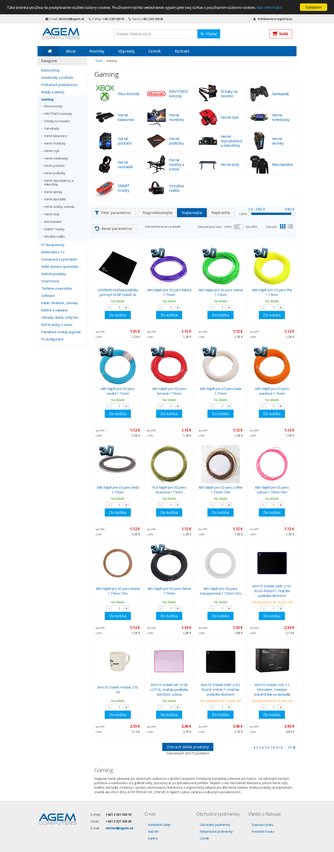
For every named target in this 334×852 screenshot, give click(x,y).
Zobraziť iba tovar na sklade (163, 226)
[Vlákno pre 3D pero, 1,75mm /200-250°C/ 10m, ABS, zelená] (221, 266)
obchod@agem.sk (71, 19)
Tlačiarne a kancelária (56, 288)
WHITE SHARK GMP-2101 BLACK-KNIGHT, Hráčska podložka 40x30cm (220, 689)
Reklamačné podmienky (216, 831)
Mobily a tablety (52, 92)
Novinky (96, 51)
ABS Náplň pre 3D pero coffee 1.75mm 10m (221, 489)
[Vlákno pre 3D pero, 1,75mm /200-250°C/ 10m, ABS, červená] (169, 365)
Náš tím (153, 831)
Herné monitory (54, 143)
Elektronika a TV (52, 252)
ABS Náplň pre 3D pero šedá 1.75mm (118, 489)
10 (281, 747)
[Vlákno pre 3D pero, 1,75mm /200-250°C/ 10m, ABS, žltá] (272, 266)
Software (48, 295)
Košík (284, 33)
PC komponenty (53, 245)
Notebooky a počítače (57, 77)
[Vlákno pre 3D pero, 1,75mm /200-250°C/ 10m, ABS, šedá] (118, 464)
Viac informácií (269, 7)
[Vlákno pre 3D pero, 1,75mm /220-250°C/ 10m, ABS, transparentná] (221, 562)
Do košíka (117, 315)
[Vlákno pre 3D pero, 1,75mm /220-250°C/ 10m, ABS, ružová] (272, 464)
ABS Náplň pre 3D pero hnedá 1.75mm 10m (118, 591)
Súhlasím (314, 7)
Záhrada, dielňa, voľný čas (59, 317)
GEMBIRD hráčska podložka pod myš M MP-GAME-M (117, 292)
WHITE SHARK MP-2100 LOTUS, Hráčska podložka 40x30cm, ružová (169, 689)
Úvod (98, 61)
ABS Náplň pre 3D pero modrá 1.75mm (118, 391)
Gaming (47, 99)
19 (290, 747)
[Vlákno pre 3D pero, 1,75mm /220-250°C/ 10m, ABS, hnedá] (118, 562)
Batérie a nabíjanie (54, 310)
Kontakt (182, 51)
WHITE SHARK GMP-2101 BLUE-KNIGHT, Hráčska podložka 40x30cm (272, 591)
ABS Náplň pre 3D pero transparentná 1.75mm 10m (220, 591)
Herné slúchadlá (55, 199)
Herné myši (51, 151)
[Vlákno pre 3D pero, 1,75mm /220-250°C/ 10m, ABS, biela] (221, 365)
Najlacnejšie (192, 212)
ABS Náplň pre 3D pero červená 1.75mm (169, 391)
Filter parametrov (116, 212)
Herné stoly (52, 214)
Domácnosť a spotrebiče (59, 259)
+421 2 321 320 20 (152, 19)
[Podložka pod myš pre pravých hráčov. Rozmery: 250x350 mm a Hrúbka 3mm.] (118, 266)
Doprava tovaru (262, 824)
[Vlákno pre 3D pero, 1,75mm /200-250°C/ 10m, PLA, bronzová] (169, 464)
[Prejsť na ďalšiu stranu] (294, 747)
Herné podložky (54, 173)
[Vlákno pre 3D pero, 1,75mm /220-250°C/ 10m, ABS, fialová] (169, 266)
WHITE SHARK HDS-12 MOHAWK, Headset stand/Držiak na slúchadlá (272, 689)
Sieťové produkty (53, 274)
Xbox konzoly (53, 106)
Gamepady (51, 129)
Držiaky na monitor (57, 121)
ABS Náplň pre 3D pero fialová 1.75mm (169, 292)
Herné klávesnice (55, 136)
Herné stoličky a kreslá (59, 207)
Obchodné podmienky (215, 824)
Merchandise (53, 222)
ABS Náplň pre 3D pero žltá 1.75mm (272, 292)
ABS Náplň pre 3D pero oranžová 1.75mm (272, 391)
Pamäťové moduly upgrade (61, 332)
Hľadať (211, 33)
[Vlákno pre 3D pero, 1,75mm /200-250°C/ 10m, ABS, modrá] (118, 365)
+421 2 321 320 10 (113, 19)
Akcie (71, 51)
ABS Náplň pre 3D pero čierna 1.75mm (169, 591)
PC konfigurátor (52, 339)
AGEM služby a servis (56, 325)
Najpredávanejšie (157, 212)
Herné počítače (54, 166)
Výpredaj (126, 51)
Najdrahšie (221, 212)
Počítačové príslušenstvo (59, 85)
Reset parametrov (117, 228)
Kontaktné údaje (159, 824)
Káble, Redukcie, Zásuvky (59, 303)
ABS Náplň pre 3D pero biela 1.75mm (220, 391)
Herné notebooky (56, 158)
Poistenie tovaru (263, 831)
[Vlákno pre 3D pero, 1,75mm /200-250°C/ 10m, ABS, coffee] (221, 464)
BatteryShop (50, 70)
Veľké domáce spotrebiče (60, 266)
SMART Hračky (54, 229)
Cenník (154, 51)
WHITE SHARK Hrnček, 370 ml (117, 689)
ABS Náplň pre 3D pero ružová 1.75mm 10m (272, 489)
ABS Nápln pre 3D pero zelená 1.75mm (221, 292)
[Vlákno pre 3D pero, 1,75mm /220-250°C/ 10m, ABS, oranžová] (272, 365)
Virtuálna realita (54, 237)
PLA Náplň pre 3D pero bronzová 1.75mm (169, 489)
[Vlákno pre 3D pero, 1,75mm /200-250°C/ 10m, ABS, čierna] (169, 562)
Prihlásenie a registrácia (275, 19)
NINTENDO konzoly (58, 114)
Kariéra (153, 838)
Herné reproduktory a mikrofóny (58, 183)
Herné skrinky (53, 192)
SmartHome (50, 281)
